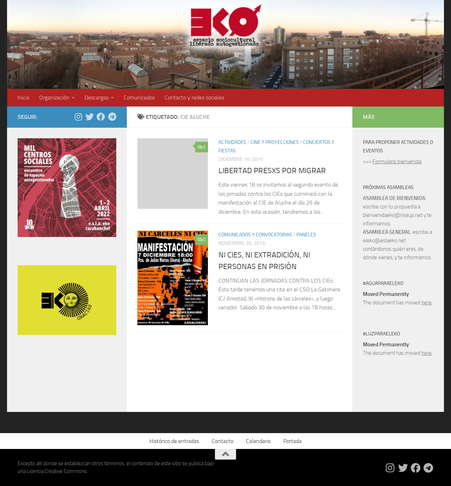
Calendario (258, 441)
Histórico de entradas (174, 441)
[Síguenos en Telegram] (112, 117)
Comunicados (139, 97)
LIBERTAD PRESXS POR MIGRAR (272, 170)
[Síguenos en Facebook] (101, 117)
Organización (54, 97)
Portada (292, 441)
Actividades (232, 142)
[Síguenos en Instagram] (78, 117)
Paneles (306, 235)
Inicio (23, 97)
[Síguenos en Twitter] (89, 117)
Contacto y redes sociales (194, 97)
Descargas (97, 97)
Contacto (222, 441)
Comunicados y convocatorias (255, 235)
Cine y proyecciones (275, 142)
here (426, 302)
